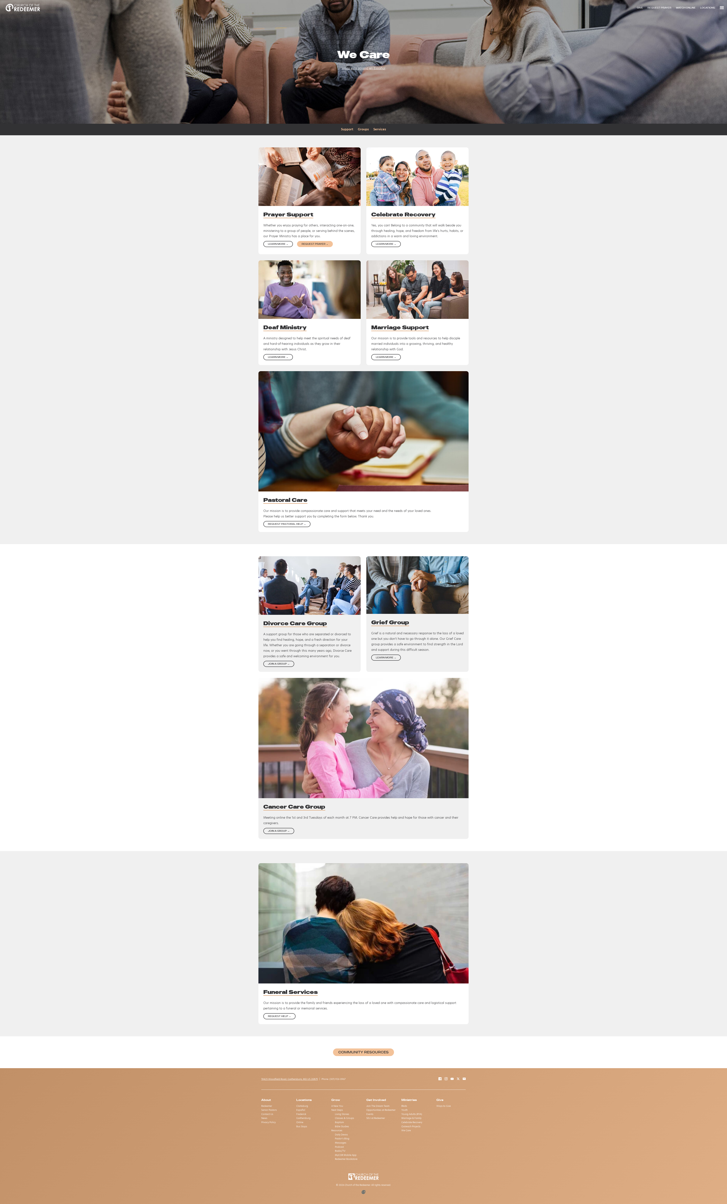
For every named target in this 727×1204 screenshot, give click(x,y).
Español (300, 1110)
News (264, 1118)
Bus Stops (301, 1126)
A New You (337, 1106)
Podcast (339, 1146)
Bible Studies (342, 1126)
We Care (406, 1130)
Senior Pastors (269, 1110)
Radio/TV (340, 1150)
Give (439, 1100)
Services (379, 129)
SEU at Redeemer (375, 1118)
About (266, 1100)
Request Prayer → (315, 244)
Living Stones (342, 1114)
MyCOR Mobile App (345, 1155)
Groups (363, 129)
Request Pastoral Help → (287, 524)
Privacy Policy (268, 1122)
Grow (335, 1100)
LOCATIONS (707, 7)
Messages (340, 1142)
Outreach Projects (410, 1126)
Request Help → (279, 1016)
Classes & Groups (344, 1118)
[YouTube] (452, 1079)
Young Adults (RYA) (411, 1114)
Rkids (404, 1106)
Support (347, 129)
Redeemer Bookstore (346, 1159)
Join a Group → (279, 663)
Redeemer (266, 1106)
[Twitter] (458, 1079)
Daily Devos (341, 1134)
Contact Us (267, 1114)
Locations (304, 1100)
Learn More (278, 244)
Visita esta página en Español (363, 68)
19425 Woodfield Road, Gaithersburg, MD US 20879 (289, 1079)
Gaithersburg (303, 1118)
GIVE (640, 7)
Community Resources (363, 1052)
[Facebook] (440, 1079)
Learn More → (386, 357)
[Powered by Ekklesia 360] (364, 1192)
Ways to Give (443, 1106)
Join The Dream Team (377, 1106)
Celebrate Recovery (411, 1122)
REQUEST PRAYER (659, 7)
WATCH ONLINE (686, 7)
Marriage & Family (411, 1118)
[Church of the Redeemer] (23, 7)
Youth (404, 1110)
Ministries (409, 1100)
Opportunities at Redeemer (380, 1110)
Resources (336, 1130)
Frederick (301, 1114)
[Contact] (464, 1079)
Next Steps (337, 1110)
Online (299, 1122)
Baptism (339, 1122)
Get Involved (376, 1100)
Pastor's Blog (342, 1138)
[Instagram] (446, 1079)
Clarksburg (302, 1106)
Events (369, 1114)
